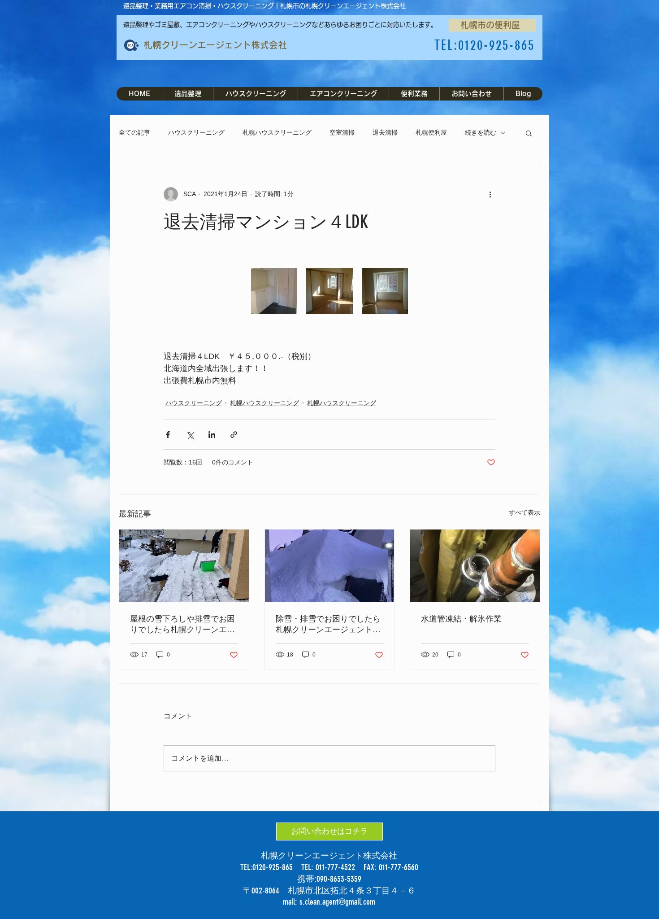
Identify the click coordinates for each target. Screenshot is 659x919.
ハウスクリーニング (196, 132)
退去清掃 (385, 132)
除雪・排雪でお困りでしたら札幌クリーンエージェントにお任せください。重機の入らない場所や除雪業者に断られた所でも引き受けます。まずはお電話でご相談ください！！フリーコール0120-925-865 (329, 624)
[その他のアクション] (490, 194)
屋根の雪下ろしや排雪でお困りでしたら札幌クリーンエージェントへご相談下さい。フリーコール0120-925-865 (182, 624)
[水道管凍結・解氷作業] (475, 566)
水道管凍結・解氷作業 (461, 619)
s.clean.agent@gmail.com (337, 902)
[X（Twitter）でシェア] (190, 434)
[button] (529, 132)
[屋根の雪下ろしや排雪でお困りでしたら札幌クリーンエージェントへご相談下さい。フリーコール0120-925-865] (184, 566)
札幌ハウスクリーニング (277, 132)
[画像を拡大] (274, 291)
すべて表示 (524, 512)
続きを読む (480, 132)
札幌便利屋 (431, 132)
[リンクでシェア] (234, 434)
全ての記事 (134, 132)
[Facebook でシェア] (168, 434)
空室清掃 (342, 132)
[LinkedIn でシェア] (212, 434)
